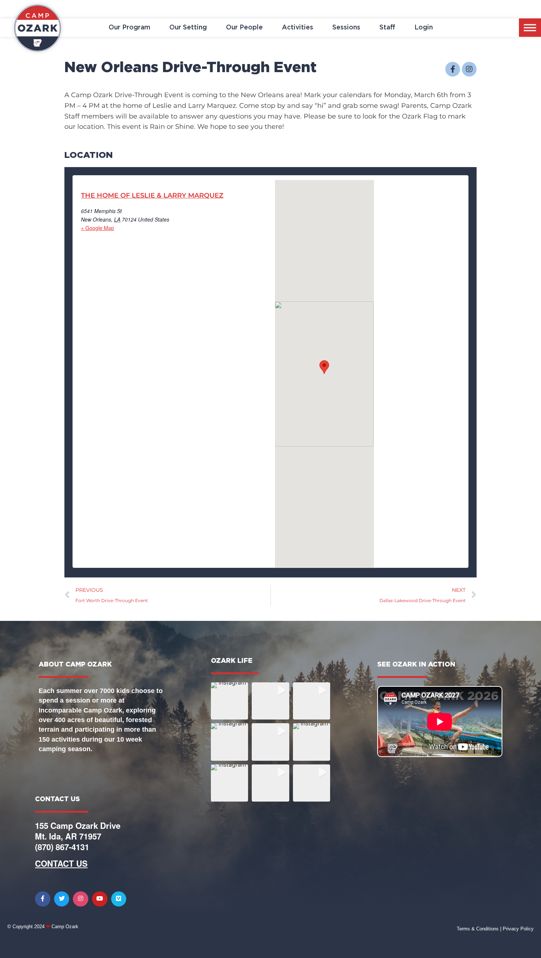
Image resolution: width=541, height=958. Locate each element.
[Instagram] (469, 69)
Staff (387, 27)
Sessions (346, 27)
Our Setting (188, 27)
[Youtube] (99, 899)
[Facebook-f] (452, 69)
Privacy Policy (518, 929)
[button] (229, 701)
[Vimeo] (119, 899)
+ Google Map (97, 227)
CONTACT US (61, 863)
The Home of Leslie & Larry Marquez (152, 195)
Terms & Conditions (478, 929)
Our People (244, 27)
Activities (297, 27)
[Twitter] (62, 899)
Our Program (129, 27)
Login (423, 27)
